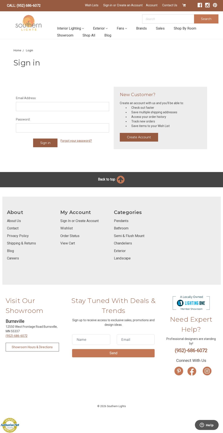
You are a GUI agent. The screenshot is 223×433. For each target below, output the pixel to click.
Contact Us (169, 5)
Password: (23, 119)
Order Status (69, 236)
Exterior (99, 28)
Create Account (139, 137)
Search (206, 19)
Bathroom (121, 228)
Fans (120, 28)
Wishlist (66, 228)
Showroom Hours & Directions (32, 347)
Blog (107, 35)
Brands (141, 28)
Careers (13, 258)
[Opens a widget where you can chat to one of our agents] (207, 425)
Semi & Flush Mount (129, 236)
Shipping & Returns (21, 243)
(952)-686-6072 (16, 336)
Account (151, 5)
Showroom (65, 35)
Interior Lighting (69, 28)
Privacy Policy (18, 236)
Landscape (122, 258)
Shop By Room (185, 28)
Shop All (89, 35)
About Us (14, 221)
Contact (13, 228)
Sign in (107, 5)
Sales (160, 28)
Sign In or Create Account (79, 221)
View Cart (67, 243)
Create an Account (130, 5)
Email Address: (26, 98)
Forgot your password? (76, 140)
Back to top (107, 179)
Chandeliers (123, 243)
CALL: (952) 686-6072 (24, 5)
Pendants (121, 221)
